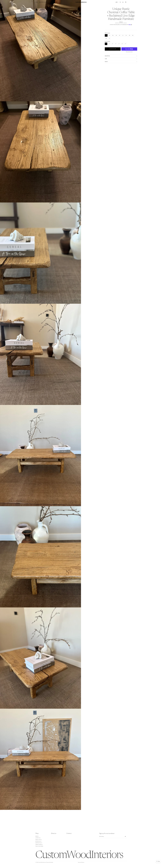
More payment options (129, 51)
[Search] (120, 2)
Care (106, 58)
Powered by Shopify (49, 862)
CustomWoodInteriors (42, 862)
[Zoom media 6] (40, 556)
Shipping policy (38, 842)
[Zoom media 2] (40, 151)
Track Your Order (39, 846)
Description (107, 55)
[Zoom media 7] (40, 658)
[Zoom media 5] (40, 455)
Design (106, 61)
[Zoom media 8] (40, 759)
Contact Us (37, 837)
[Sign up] (125, 836)
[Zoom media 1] (40, 50)
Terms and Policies (81, 862)
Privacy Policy (38, 839)
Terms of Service (38, 844)
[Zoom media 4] (40, 354)
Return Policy (38, 841)
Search (36, 836)
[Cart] (125, 2)
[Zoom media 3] (40, 253)
